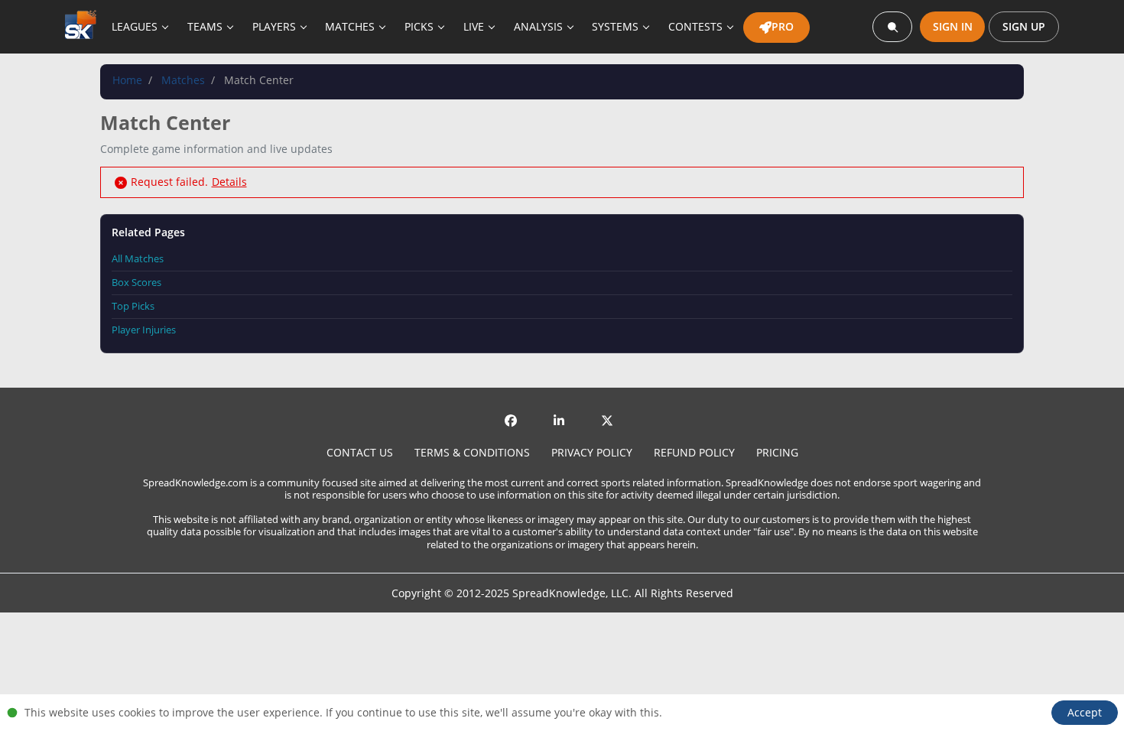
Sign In (953, 26)
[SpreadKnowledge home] (83, 26)
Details (229, 182)
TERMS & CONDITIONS (472, 452)
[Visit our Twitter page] (610, 418)
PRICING (777, 452)
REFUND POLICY (694, 452)
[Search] (892, 26)
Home (127, 80)
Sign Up (1023, 26)
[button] (1084, 712)
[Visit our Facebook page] (514, 418)
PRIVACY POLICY (591, 452)
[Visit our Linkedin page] (562, 418)
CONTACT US (359, 452)
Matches (183, 80)
